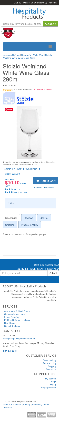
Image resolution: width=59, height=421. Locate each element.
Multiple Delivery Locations (17, 320)
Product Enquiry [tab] (29, 224)
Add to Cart (47, 180)
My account (50, 378)
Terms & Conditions (12, 404)
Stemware (26, 54)
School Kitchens (12, 325)
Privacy (26, 404)
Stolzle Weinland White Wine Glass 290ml (27, 56)
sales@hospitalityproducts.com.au (19, 338)
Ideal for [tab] (44, 217)
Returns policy (49, 363)
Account (53, 2)
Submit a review (43, 89)
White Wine (38, 54)
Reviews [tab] (28, 217)
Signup (53, 384)
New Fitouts (10, 323)
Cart (17, 2)
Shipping (52, 366)
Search (52, 23)
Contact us (51, 369)
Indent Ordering (11, 317)
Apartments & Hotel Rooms (17, 311)
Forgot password (48, 387)
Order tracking (49, 360)
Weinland (31, 169)
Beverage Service (11, 54)
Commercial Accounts (14, 314)
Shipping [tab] (9, 224)
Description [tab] (11, 217)
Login (53, 381)
